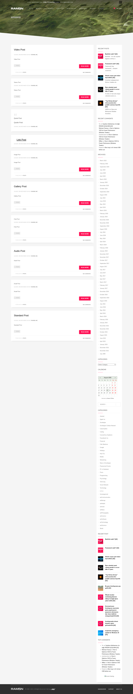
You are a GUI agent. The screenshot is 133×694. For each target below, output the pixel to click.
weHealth (102, 503)
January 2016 (103, 322)
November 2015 (104, 329)
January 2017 (103, 288)
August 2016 (103, 301)
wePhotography (104, 513)
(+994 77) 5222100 (49, 2)
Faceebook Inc (104, 438)
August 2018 (103, 229)
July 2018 (102, 232)
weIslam (102, 506)
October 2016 (103, 294)
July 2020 (102, 170)
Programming (103, 475)
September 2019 (104, 191)
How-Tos (102, 453)
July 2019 (102, 198)
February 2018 (104, 248)
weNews (102, 509)
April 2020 (103, 176)
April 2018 (103, 241)
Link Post (21, 139)
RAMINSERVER (102, 689)
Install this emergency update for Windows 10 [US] (112, 632)
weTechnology (104, 522)
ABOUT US (119, 689)
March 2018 (103, 244)
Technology (103, 488)
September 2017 (104, 263)
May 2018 (102, 238)
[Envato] (21, 2)
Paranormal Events (105, 466)
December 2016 (104, 291)
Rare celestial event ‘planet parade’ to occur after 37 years (112, 89)
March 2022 (103, 160)
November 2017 (104, 257)
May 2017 (102, 276)
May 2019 (102, 204)
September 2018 (104, 226)
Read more (85, 66)
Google (102, 447)
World (101, 528)
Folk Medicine (104, 444)
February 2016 (104, 319)
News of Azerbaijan (105, 463)
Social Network (104, 485)
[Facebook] (12, 2)
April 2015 (103, 341)
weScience (103, 516)
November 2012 (104, 350)
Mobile (102, 457)
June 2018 (103, 235)
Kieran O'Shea (110, 398)
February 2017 (104, 285)
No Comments (87, 72)
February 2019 (104, 213)
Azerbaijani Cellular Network (108, 425)
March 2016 (103, 316)
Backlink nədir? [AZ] (111, 54)
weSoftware (103, 519)
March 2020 (103, 179)
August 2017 (103, 266)
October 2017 (103, 260)
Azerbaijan (103, 422)
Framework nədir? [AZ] (112, 63)
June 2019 (103, 201)
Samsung (102, 481)
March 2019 (103, 210)
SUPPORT (111, 689)
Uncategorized (104, 494)
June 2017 (103, 273)
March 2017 (103, 282)
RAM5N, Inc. (34, 54)
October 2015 (103, 332)
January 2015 (103, 344)
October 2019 (103, 188)
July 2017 (102, 269)
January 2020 (103, 182)
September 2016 (104, 297)
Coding (102, 432)
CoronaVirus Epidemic (106, 435)
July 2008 (102, 354)
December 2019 (104, 185)
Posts (17, 65)
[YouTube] (18, 2)
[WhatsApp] (24, 2)
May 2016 (102, 310)
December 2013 (104, 347)
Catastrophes (103, 428)
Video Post (19, 49)
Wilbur (100, 141)
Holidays (102, 450)
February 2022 (104, 163)
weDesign (102, 500)
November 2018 (104, 223)
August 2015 (103, 335)
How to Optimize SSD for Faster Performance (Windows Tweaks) (109, 130)
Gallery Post (20, 186)
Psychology (103, 478)
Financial (102, 441)
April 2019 (103, 207)
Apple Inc (102, 419)
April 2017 (103, 279)
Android (102, 416)
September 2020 (104, 167)
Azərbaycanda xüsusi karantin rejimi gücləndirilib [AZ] (111, 623)
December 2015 (104, 325)
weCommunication (105, 497)
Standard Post (21, 315)
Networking (103, 460)
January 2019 (103, 216)
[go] (118, 404)
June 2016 (103, 307)
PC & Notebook (104, 469)
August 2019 (103, 195)
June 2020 (103, 173)
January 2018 (103, 251)
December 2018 (104, 220)
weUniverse (103, 525)
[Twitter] (15, 2)
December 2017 (104, 254)
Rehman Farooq (103, 128)
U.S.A (101, 491)
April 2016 (103, 313)
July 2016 (102, 304)
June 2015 (103, 338)
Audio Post (19, 251)
